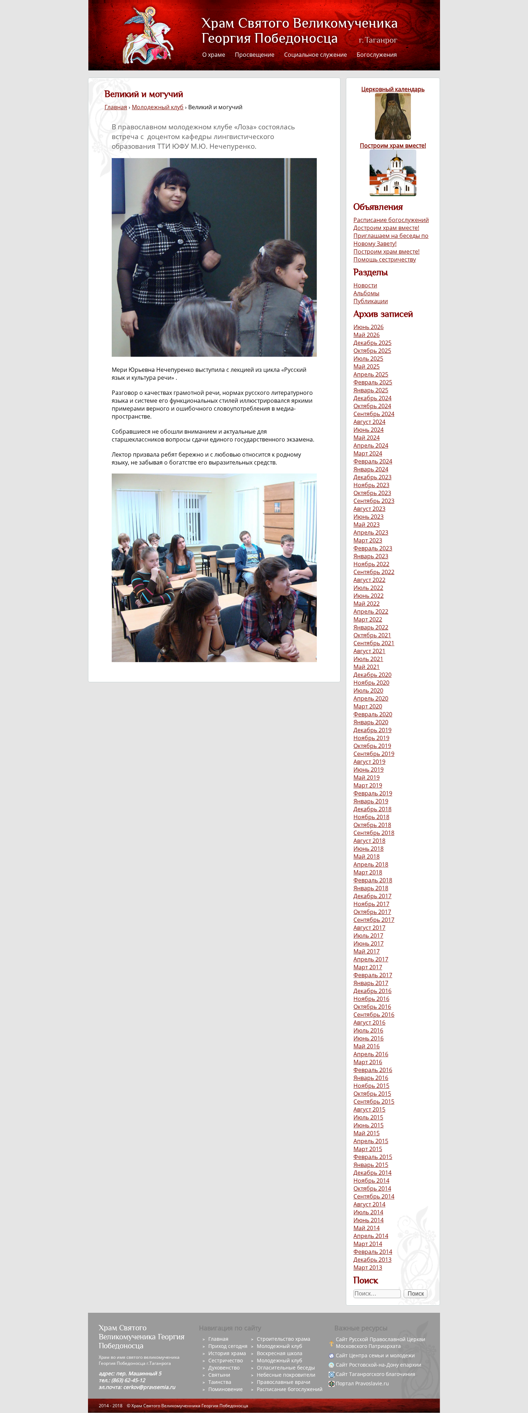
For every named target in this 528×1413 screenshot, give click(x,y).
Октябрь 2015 (372, 1094)
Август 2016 (369, 1022)
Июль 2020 (368, 690)
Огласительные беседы (286, 1367)
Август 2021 (369, 651)
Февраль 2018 (372, 880)
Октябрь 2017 (372, 912)
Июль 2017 (368, 935)
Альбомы (366, 293)
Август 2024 (369, 422)
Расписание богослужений (391, 220)
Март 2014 (367, 1244)
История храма (227, 1353)
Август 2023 (369, 509)
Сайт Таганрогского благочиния (375, 1374)
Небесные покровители (286, 1374)
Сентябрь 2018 (373, 833)
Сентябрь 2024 (373, 414)
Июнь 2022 (368, 596)
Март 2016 (367, 1062)
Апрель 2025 (370, 374)
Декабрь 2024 (372, 398)
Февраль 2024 (372, 461)
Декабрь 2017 (372, 896)
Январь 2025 (370, 390)
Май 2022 (366, 604)
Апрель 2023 (370, 532)
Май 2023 (366, 524)
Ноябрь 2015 (371, 1086)
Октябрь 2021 (372, 635)
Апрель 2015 (370, 1141)
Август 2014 (369, 1204)
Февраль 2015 (372, 1157)
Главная (116, 107)
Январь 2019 (370, 801)
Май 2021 (366, 667)
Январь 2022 (370, 627)
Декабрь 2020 (372, 675)
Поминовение (225, 1389)
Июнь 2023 (368, 517)
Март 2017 (367, 967)
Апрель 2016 (370, 1054)
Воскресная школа (279, 1353)
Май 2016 (366, 1046)
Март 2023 (367, 540)
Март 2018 (367, 872)
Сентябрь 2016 (373, 1015)
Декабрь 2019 (372, 730)
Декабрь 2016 (372, 991)
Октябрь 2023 (372, 493)
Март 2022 (367, 619)
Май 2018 (366, 856)
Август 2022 (369, 580)
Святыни (219, 1374)
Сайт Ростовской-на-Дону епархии (378, 1364)
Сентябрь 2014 (373, 1196)
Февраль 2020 (372, 714)
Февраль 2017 (372, 975)
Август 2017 (369, 928)
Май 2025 (366, 366)
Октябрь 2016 (372, 1007)
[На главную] (147, 34)
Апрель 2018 (370, 864)
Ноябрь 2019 (371, 738)
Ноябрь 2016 (371, 999)
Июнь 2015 (368, 1125)
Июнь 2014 (368, 1220)
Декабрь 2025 (372, 343)
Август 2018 (369, 841)
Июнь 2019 (368, 770)
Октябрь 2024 (372, 406)
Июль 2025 (368, 359)
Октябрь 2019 (372, 746)
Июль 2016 (368, 1030)
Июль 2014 (368, 1212)
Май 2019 (366, 777)
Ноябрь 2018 (371, 817)
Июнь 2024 (368, 430)
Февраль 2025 (372, 382)
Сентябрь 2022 (373, 572)
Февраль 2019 (372, 793)
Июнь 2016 (368, 1038)
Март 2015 (367, 1149)
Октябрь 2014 (372, 1188)
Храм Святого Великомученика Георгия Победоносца (287, 31)
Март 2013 (367, 1267)
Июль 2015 (368, 1117)
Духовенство (224, 1367)
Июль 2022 (368, 588)
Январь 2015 (370, 1165)
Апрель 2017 (370, 959)
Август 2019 (369, 762)
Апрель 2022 (370, 611)
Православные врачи (283, 1382)
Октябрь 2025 (372, 351)
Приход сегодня (227, 1346)
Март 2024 (367, 453)
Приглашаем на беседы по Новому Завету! (391, 240)
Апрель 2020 (370, 698)
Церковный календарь (393, 89)
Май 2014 (366, 1228)
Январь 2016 (370, 1078)
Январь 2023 (370, 556)
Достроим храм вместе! (386, 228)
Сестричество (225, 1360)
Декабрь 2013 (372, 1260)
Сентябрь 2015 (373, 1101)
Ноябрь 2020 (371, 683)
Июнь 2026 (368, 327)
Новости (365, 285)
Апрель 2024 (370, 445)
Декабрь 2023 (372, 477)
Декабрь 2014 (372, 1173)
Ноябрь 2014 (371, 1181)
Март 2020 (367, 706)
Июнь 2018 (368, 849)
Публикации (370, 301)
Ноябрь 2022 (371, 564)
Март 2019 (367, 785)
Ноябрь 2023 (371, 485)
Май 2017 (366, 951)
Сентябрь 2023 (373, 501)
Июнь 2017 (368, 943)
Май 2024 (366, 438)
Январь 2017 (370, 983)
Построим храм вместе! (393, 145)
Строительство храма (283, 1338)
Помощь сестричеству (384, 259)
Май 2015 (366, 1133)
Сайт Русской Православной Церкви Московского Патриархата (380, 1342)
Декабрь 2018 (372, 809)
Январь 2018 (370, 888)
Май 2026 (366, 335)
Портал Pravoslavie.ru (362, 1383)
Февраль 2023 (372, 548)
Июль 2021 (368, 659)
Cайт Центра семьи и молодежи (375, 1355)
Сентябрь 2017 (373, 920)
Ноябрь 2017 (371, 904)
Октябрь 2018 (372, 825)
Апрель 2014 (370, 1236)
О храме (213, 55)
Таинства (219, 1382)
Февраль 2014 (372, 1252)
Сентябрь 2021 (373, 643)
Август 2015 (369, 1109)
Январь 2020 (370, 722)
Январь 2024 (370, 469)
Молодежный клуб (158, 107)
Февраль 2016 (372, 1070)
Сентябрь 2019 (373, 754)
